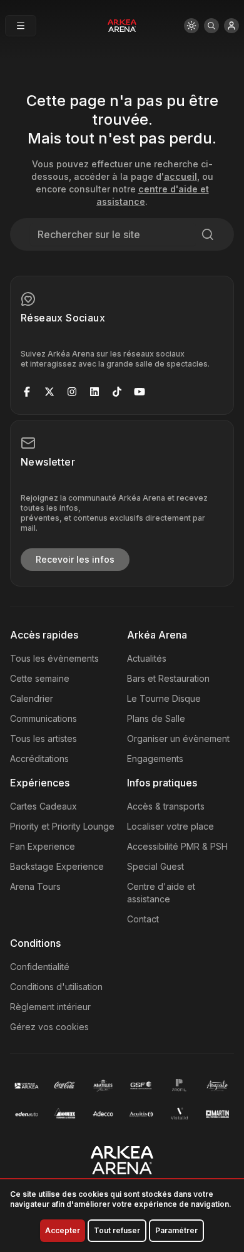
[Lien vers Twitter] (49, 391)
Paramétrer (176, 1230)
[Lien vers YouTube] (139, 391)
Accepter (62, 1230)
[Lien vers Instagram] (72, 391)
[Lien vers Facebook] (27, 391)
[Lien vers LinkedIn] (94, 391)
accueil (180, 176)
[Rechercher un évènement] (211, 25)
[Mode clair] (191, 25)
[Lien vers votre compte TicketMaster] (231, 25)
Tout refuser (117, 1230)
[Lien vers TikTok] (117, 391)
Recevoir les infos (75, 559)
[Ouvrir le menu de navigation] (20, 25)
